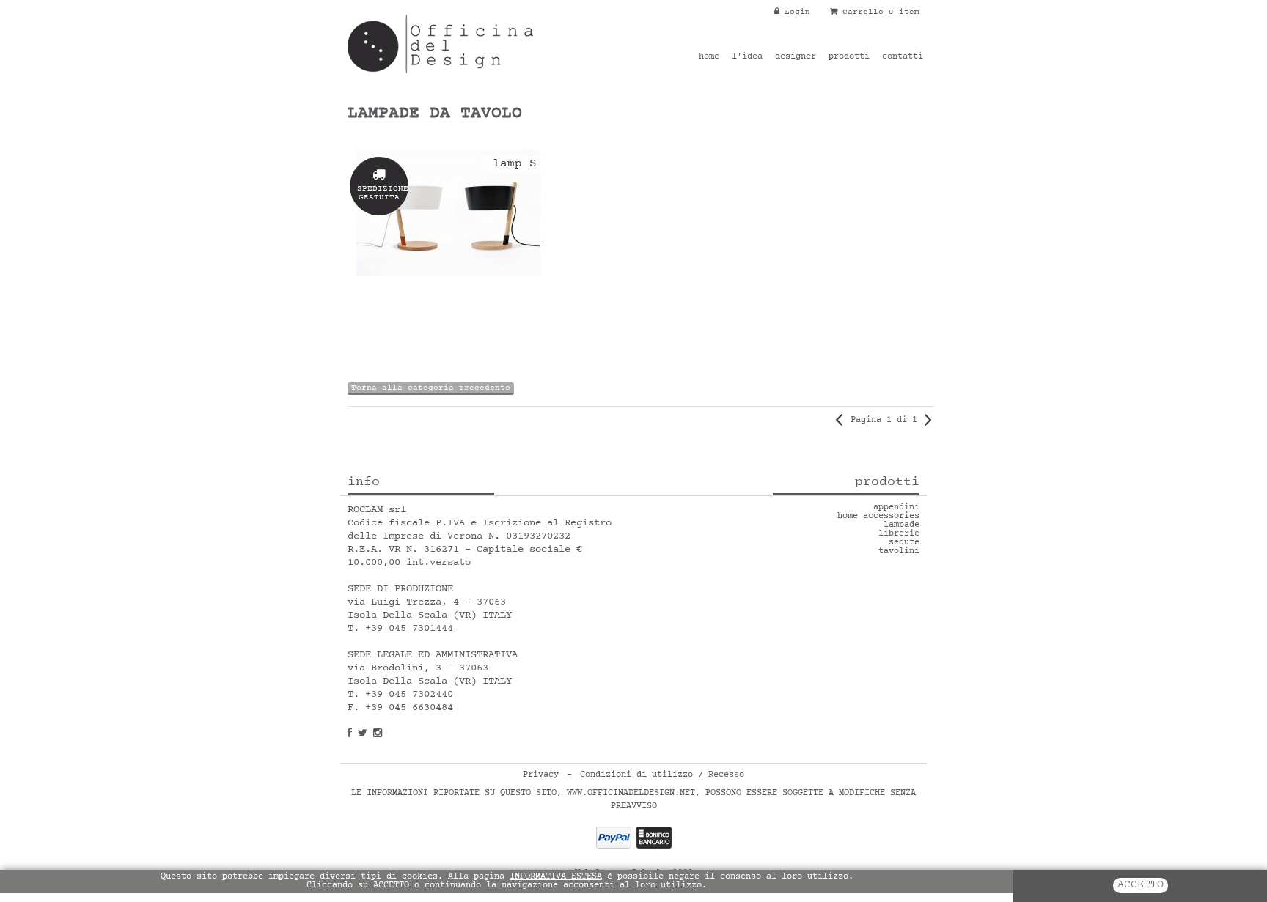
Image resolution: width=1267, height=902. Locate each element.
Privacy (541, 775)
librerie (898, 534)
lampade (901, 525)
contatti (902, 57)
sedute (904, 543)
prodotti (849, 57)
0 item (904, 12)
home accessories (878, 516)
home (709, 57)
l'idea (747, 57)
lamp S (515, 164)
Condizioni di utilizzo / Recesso (662, 775)
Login (794, 12)
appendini (896, 507)
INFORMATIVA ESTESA (556, 877)
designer (795, 57)
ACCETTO (1140, 885)
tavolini (898, 551)
